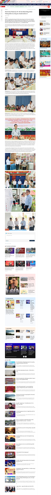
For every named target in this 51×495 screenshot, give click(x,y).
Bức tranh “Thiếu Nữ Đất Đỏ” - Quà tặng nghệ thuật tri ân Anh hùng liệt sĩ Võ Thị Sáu (31, 285)
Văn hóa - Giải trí (24, 4)
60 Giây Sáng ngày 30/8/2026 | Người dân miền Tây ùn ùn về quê (9, 255)
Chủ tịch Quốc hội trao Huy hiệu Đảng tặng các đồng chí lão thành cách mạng (9, 268)
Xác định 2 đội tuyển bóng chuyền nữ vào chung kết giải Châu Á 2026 (25, 461)
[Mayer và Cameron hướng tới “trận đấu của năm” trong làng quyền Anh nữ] (41, 24)
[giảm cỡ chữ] (1, 20)
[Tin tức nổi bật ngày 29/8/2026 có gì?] (30, 264)
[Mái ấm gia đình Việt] (45, 73)
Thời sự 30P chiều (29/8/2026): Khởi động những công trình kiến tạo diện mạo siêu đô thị (32, 318)
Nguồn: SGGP (7, 15)
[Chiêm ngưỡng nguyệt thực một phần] (18, 331)
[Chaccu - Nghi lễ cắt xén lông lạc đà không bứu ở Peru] (28, 337)
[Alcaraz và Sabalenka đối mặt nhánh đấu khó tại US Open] (41, 29)
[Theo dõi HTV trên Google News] (6, 18)
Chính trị (11, 4)
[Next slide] (26, 356)
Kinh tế (15, 4)
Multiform (9, 328)
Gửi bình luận (32, 240)
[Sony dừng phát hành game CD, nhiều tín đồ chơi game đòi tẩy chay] (18, 337)
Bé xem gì (41, 67)
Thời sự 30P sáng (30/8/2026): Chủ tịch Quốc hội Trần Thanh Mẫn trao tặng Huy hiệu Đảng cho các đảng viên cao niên (32, 305)
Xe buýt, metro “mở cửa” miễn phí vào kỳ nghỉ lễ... (32, 332)
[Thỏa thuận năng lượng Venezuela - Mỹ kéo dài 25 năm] (10, 373)
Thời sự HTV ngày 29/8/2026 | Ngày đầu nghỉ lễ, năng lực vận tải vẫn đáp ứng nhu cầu (20, 255)
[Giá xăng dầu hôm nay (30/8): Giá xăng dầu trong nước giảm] (10, 438)
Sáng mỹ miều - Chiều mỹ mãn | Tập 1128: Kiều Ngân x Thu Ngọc (22, 317)
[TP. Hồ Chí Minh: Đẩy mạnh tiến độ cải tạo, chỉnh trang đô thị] (24, 279)
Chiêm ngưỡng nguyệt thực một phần (22, 331)
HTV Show (46, 4)
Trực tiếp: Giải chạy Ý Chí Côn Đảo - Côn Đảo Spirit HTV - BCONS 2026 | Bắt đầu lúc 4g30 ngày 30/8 (31, 291)
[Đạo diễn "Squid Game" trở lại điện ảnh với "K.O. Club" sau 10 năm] (10, 406)
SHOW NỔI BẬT (9, 344)
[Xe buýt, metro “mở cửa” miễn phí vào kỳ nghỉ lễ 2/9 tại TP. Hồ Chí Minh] (28, 331)
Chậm (41, 57)
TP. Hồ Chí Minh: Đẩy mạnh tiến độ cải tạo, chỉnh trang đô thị (31, 278)
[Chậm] (45, 53)
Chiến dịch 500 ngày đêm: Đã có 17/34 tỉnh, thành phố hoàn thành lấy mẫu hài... (20, 268)
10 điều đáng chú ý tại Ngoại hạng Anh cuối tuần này (46, 33)
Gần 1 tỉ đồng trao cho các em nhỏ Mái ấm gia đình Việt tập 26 (8, 352)
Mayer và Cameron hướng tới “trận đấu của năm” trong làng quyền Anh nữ (46, 24)
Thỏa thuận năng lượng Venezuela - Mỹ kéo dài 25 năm (25, 371)
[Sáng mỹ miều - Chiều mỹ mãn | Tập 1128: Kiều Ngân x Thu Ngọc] (18, 316)
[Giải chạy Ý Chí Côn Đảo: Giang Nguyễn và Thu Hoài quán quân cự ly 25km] (10, 332)
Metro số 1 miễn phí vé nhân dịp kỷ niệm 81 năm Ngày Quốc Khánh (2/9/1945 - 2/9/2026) (24, 420)
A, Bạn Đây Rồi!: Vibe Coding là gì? (16, 351)
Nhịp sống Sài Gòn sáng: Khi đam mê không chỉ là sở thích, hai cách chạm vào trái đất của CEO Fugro (10, 311)
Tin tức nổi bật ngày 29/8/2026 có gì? (29, 268)
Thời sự (4, 4)
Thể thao (38, 4)
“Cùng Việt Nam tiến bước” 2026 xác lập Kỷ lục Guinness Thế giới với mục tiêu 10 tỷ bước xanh (24, 387)
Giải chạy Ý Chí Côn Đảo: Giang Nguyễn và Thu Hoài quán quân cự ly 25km (10, 337)
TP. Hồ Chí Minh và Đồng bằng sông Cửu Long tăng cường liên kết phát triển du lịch (25, 363)
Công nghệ (29, 4)
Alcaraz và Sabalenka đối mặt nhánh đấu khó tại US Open (46, 29)
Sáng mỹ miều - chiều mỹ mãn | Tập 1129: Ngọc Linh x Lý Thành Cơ (22, 303)
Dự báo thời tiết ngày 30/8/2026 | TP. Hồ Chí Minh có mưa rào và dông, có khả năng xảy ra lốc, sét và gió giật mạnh (25, 477)
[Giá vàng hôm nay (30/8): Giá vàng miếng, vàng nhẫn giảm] (10, 430)
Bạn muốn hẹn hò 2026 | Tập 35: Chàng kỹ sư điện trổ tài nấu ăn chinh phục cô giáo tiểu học (32, 352)
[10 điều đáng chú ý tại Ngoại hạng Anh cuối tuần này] (41, 33)
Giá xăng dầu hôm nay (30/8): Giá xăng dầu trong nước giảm (25, 436)
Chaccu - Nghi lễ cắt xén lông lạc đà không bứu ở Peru (32, 338)
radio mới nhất (10, 298)
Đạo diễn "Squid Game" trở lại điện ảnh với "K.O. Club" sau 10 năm (25, 404)
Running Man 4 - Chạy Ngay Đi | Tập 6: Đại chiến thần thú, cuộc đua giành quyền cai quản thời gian (12, 291)
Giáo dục (42, 4)
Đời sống (19, 4)
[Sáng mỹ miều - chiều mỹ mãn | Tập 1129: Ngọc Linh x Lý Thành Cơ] (18, 302)
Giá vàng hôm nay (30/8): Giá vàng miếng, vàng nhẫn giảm (25, 428)
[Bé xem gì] (45, 63)
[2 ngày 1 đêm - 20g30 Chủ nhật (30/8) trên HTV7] (10, 489)
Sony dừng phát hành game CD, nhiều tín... (21, 338)
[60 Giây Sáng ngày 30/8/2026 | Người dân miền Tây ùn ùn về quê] (9, 251)
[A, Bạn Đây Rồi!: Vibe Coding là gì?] (16, 347)
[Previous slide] (24, 356)
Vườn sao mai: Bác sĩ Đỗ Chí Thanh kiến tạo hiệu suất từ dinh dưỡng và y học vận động (24, 352)
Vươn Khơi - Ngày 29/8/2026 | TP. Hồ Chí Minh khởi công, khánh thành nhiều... (30, 255)
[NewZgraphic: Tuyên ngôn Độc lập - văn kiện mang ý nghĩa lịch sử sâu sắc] (10, 471)
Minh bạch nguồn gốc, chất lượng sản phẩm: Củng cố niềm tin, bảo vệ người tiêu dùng (25, 379)
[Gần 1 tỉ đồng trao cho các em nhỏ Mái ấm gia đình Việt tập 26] (9, 347)
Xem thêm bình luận (8, 243)
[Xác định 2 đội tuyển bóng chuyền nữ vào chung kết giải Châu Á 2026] (10, 463)
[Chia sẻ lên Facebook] (1, 10)
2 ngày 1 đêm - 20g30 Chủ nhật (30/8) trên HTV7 (25, 486)
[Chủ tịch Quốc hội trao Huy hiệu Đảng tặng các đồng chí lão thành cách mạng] (9, 264)
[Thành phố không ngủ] (45, 44)
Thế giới (7, 4)
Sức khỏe (34, 4)
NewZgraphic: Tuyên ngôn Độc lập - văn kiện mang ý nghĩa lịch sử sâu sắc (25, 469)
